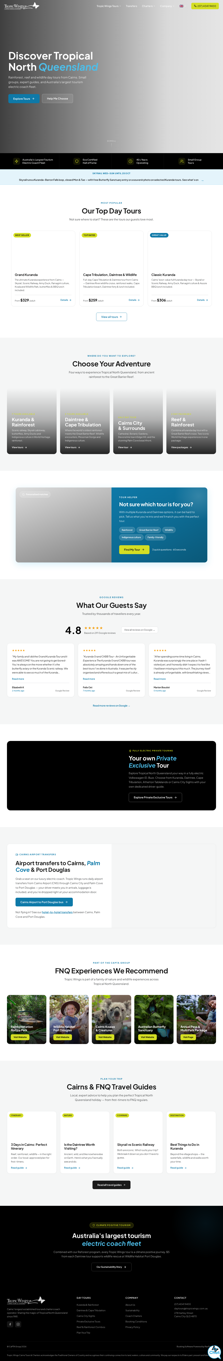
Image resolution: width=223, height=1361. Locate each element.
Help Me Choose (57, 98)
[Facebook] (10, 1324)
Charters (147, 5)
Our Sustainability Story (109, 1266)
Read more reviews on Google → (111, 705)
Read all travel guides (109, 1184)
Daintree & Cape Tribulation (91, 1310)
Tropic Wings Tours (107, 5)
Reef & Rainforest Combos (91, 1327)
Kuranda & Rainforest (88, 1304)
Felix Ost (87, 687)
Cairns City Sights (86, 1316)
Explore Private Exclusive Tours (153, 797)
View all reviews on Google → (139, 629)
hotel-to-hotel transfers (57, 912)
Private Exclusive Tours (88, 1321)
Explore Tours (21, 98)
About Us (130, 1304)
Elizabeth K (18, 687)
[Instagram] (18, 1324)
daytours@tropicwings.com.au (191, 1308)
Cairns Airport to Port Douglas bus (41, 902)
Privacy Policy (132, 1327)
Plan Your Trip (83, 1332)
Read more (18, 678)
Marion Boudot (162, 687)
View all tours (109, 316)
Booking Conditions (136, 1321)
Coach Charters (133, 1316)
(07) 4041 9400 (207, 5)
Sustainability (132, 1310)
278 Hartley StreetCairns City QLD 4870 (185, 1315)
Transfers (131, 5)
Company (166, 5)
